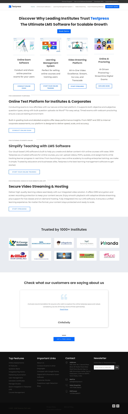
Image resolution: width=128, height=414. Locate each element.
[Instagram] (113, 405)
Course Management (17, 392)
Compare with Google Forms (48, 371)
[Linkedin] (117, 405)
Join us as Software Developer (83, 1)
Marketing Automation (17, 375)
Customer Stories (43, 380)
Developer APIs (98, 1)
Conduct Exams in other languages (46, 367)
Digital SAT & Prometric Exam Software (48, 376)
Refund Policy (68, 407)
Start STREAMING (19, 209)
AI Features (13, 366)
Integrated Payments (17, 372)
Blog (39, 386)
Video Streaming (80, 6)
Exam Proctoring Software (95, 6)
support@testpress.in (111, 1)
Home (33, 6)
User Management (16, 378)
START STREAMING (77, 86)
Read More (64, 309)
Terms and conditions (53, 409)
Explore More (104, 86)
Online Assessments (16, 363)
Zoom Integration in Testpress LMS (20, 388)
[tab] (62, 335)
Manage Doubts (15, 384)
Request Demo (112, 6)
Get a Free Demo (64, 339)
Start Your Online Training (50, 87)
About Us (40, 363)
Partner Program (67, 1)
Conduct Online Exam (24, 87)
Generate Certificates (17, 381)
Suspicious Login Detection (47, 383)
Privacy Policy (51, 407)
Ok (117, 367)
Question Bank (14, 369)
